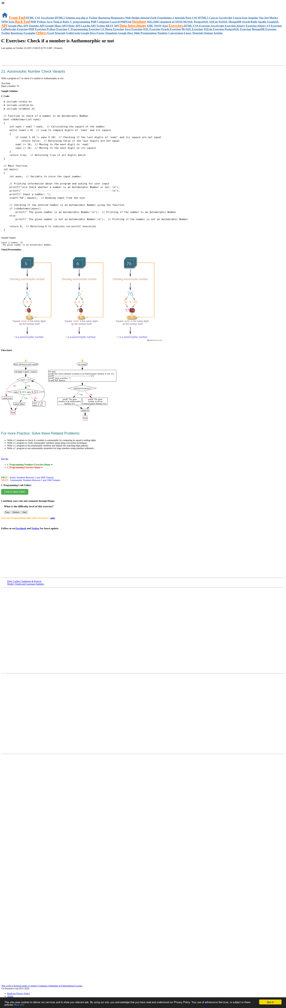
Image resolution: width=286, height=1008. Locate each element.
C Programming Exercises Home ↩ (25, 467)
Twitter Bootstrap (99, 17)
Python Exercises (57, 29)
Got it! (270, 1002)
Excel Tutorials (56, 33)
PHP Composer (100, 21)
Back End (22, 21)
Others (41, 33)
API (4, 25)
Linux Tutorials (193, 33)
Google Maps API (56, 25)
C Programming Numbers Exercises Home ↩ (30, 464)
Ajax (165, 25)
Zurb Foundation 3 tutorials (167, 17)
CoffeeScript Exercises (14, 29)
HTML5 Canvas (208, 17)
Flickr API (73, 25)
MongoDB (235, 21)
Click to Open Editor (14, 491)
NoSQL (223, 21)
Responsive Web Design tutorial (130, 17)
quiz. (52, 518)
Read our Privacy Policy (18, 993)
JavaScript (47, 17)
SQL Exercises (151, 29)
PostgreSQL (201, 21)
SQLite (213, 21)
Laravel (115, 21)
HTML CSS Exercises (197, 25)
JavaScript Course (230, 17)
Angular (253, 17)
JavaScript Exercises (223, 25)
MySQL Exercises (192, 29)
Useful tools (73, 33)
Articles (218, 33)
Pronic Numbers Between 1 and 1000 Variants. (31, 477)
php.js (84, 17)
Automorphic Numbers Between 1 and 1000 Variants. (34, 480)
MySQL (188, 21)
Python (41, 21)
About (10, 996)
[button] (143, 3)
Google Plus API (18, 25)
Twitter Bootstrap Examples (18, 33)
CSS (37, 17)
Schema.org (73, 17)
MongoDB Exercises (264, 29)
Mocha (273, 17)
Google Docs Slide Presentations (137, 33)
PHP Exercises (37, 29)
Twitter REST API (107, 25)
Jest (266, 17)
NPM (4, 21)
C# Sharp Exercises (112, 29)
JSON (157, 25)
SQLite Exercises (214, 29)
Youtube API (36, 25)
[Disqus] (143, 715)
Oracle (246, 21)
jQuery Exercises (246, 25)
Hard (24, 512)
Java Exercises (133, 29)
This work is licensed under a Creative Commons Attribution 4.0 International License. (42, 986)
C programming (80, 21)
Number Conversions (170, 33)
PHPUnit (126, 21)
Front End (17, 17)
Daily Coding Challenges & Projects (24, 581)
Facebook (20, 528)
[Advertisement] (36, 61)
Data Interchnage (132, 25)
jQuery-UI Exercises (269, 25)
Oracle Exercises (171, 29)
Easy (7, 512)
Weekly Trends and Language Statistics (25, 584)
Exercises (176, 25)
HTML (29, 17)
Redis (254, 21)
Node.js (57, 21)
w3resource (6, 6)
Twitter (35, 528)
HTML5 (60, 17)
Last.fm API (88, 25)
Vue (261, 17)
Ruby (66, 21)
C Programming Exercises (84, 29)
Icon (244, 17)
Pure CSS (191, 17)
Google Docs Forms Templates (99, 33)
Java (49, 21)
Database (139, 21)
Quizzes (208, 33)
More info (19, 1004)
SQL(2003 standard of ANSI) (165, 21)
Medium (16, 512)
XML (150, 25)
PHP (33, 21)
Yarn (11, 21)
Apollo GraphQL (268, 21)
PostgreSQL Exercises (238, 29)
